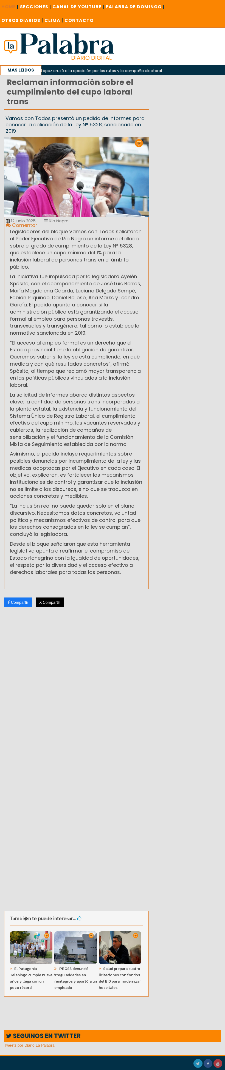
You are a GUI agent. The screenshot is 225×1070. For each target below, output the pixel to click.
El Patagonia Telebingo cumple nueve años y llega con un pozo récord (31, 978)
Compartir (19, 602)
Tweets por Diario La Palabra (29, 1045)
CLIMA (53, 20)
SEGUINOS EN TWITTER (46, 1036)
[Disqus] (76, 683)
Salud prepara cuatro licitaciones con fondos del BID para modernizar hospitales (120, 978)
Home (10, 7)
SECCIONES (35, 7)
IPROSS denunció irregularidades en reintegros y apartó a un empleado (75, 978)
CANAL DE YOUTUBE (78, 7)
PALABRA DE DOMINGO (135, 7)
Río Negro (58, 221)
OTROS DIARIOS (22, 20)
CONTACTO (79, 20)
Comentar (24, 225)
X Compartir (49, 602)
